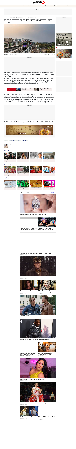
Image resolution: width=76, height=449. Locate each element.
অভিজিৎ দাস (7, 54)
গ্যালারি (53, 5)
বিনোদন (24, 5)
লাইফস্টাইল (32, 5)
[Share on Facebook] (48, 54)
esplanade (19, 140)
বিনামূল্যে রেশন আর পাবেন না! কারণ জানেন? (49, 174)
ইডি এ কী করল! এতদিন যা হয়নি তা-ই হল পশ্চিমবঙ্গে (22, 174)
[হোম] (8, 6)
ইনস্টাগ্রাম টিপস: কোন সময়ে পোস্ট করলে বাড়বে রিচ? (48, 188)
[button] (68, 6)
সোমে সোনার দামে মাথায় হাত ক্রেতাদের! (36, 188)
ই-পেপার (64, 5)
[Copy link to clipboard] (54, 54)
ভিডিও (57, 5)
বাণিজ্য (36, 5)
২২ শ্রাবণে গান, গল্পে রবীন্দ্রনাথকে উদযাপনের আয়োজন (35, 175)
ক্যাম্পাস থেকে (41, 5)
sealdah (6, 140)
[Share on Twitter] (50, 54)
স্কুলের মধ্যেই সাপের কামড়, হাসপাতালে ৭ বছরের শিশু (48, 160)
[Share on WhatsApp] (52, 54)
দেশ (18, 5)
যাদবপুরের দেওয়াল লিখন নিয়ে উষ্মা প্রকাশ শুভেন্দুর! (23, 160)
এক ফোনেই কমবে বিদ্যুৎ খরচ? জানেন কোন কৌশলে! (9, 188)
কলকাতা (11, 5)
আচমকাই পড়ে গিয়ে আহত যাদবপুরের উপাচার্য (8, 160)
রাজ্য (15, 5)
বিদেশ (21, 5)
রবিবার (60, 5)
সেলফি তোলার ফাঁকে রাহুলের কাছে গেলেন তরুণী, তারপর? (23, 188)
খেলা (28, 5)
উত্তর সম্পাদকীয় (48, 5)
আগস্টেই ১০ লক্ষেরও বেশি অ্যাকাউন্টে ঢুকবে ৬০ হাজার (9, 174)
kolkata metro (25, 140)
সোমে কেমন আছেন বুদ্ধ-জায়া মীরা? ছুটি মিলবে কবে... (36, 160)
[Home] (38, 2)
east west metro (12, 140)
